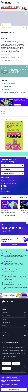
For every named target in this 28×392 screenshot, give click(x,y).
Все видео (22, 197)
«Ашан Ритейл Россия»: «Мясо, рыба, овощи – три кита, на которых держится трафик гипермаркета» (9, 214)
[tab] (4, 38)
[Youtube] (13, 228)
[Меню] (26, 2)
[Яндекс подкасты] (23, 228)
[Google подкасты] (3, 231)
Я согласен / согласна (14, 389)
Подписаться (14, 244)
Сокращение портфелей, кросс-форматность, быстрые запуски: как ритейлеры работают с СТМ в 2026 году (15, 278)
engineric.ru (7, 89)
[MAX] (6, 228)
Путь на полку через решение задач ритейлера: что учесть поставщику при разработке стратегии (15, 256)
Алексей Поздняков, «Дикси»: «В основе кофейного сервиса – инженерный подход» (14, 264)
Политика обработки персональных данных (13, 359)
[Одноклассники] (10, 231)
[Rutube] (17, 228)
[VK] (3, 228)
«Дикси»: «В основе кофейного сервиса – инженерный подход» (14, 270)
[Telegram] (10, 228)
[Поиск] (22, 2)
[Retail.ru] (8, 2)
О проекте (6, 363)
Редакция (16, 363)
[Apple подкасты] (6, 231)
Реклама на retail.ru (6, 119)
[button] (14, 306)
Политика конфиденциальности (10, 356)
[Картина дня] (18, 3)
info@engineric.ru (9, 86)
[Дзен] (20, 228)
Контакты (6, 368)
